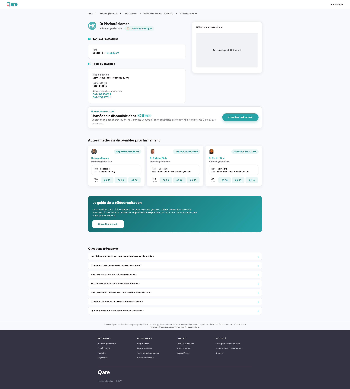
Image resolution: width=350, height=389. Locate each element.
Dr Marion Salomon (188, 13)
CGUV (119, 381)
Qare (90, 13)
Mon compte (337, 4)
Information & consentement (229, 348)
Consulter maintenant (240, 117)
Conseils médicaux (145, 357)
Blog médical (143, 343)
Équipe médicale (144, 348)
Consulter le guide (108, 224)
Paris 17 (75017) (101, 97)
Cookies (220, 353)
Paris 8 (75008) (101, 94)
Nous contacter (184, 348)
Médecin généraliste (108, 13)
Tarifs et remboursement (148, 353)
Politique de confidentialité (228, 343)
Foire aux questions (185, 343)
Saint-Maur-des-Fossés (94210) (158, 13)
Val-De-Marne (131, 13)
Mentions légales (105, 381)
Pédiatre (102, 353)
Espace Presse (183, 353)
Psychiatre (102, 357)
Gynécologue (104, 348)
